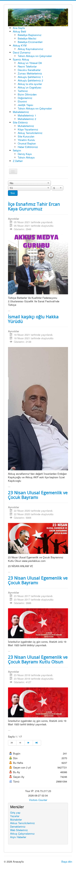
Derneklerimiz (18, 826)
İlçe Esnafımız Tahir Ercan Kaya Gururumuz (34, 206)
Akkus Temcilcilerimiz (22, 823)
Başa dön (66, 861)
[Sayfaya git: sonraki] (29, 743)
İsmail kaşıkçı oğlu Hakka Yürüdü (33, 319)
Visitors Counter (38, 800)
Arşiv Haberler (18, 837)
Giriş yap (15, 812)
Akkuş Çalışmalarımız (22, 833)
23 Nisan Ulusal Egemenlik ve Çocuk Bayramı (38, 495)
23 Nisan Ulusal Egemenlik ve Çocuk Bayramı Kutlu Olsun (38, 659)
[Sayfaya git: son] (37, 743)
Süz (13, 193)
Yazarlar (14, 816)
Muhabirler (16, 819)
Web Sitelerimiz (19, 830)
